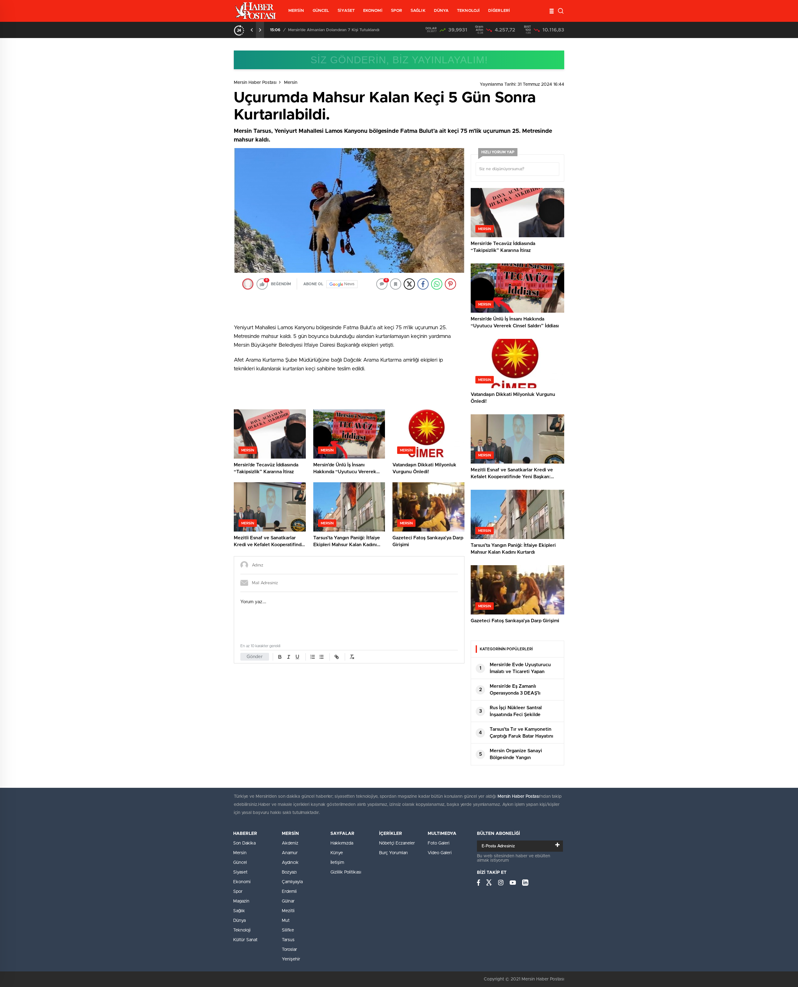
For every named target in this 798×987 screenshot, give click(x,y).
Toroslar (289, 949)
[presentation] (252, 30)
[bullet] (321, 657)
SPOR (396, 11)
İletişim (337, 862)
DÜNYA (441, 11)
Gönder (255, 656)
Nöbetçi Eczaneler (397, 843)
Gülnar (288, 901)
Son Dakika (244, 843)
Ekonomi (242, 882)
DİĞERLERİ (499, 11)
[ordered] (312, 657)
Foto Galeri (438, 843)
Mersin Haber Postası (255, 82)
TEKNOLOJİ (468, 11)
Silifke (288, 930)
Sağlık (239, 911)
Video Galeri (440, 853)
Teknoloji (242, 930)
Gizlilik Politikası (345, 872)
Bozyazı (289, 872)
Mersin (290, 82)
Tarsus (288, 940)
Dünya (239, 920)
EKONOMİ (372, 11)
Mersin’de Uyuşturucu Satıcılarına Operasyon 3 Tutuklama (342, 30)
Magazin (241, 901)
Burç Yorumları (393, 853)
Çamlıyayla (292, 882)
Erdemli (289, 891)
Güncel (240, 862)
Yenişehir (291, 959)
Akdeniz (290, 843)
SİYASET (346, 11)
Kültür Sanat (245, 940)
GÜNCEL (321, 11)
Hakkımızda (341, 843)
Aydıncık (290, 862)
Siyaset (240, 872)
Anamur (290, 853)
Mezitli (288, 911)
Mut (286, 920)
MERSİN (296, 11)
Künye (336, 853)
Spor (238, 891)
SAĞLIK (418, 11)
